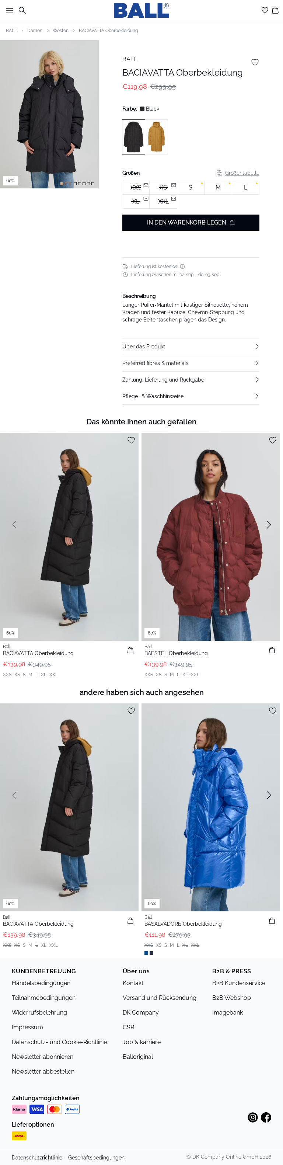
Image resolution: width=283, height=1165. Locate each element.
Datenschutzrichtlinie (37, 1158)
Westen (61, 30)
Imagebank (227, 1012)
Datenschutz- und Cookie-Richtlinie (59, 1042)
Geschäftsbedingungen (96, 1158)
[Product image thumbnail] (61, 183)
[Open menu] (8, 10)
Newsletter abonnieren (42, 1056)
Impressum (27, 1027)
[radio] (190, 188)
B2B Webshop (231, 997)
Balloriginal (138, 1056)
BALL (11, 30)
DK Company (141, 1012)
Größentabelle (242, 173)
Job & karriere (142, 1042)
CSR (128, 1027)
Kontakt (133, 983)
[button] (190, 346)
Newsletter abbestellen (43, 1071)
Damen (34, 30)
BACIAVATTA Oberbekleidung (108, 30)
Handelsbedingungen (41, 983)
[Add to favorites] (255, 62)
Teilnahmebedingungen (44, 997)
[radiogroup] (190, 195)
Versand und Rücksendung (159, 997)
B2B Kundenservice (238, 983)
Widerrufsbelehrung (39, 1012)
